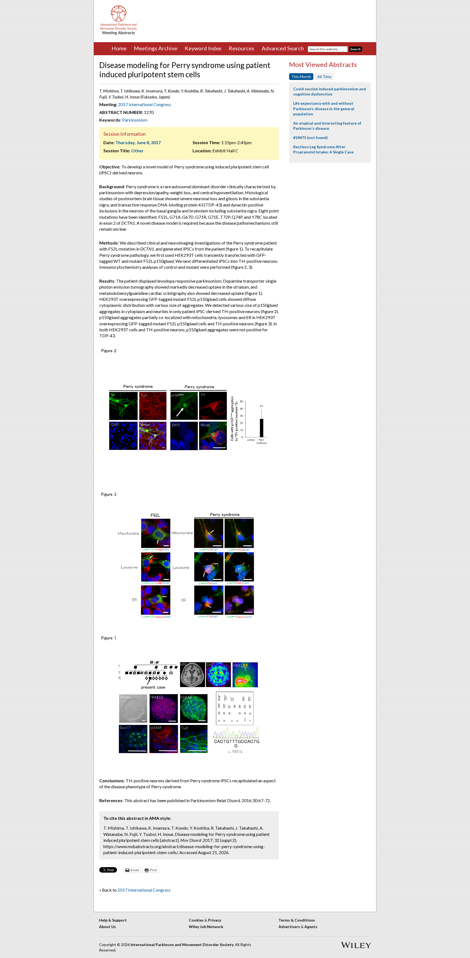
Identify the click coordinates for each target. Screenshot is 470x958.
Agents (310, 926)
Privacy (214, 920)
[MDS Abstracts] (118, 33)
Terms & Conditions (297, 920)
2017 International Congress (144, 104)
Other (137, 150)
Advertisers (289, 926)
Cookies (196, 920)
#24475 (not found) (310, 137)
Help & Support (113, 920)
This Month (301, 76)
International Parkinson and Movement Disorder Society (182, 944)
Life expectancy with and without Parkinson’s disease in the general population (323, 108)
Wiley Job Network (206, 926)
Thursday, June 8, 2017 (138, 142)
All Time (324, 76)
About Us (107, 926)
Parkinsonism (134, 119)
